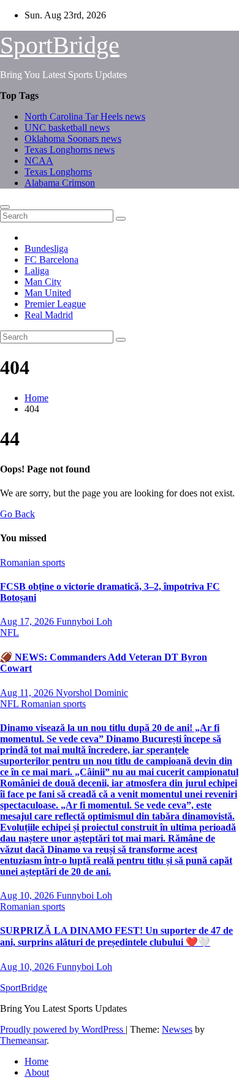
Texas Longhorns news (70, 149)
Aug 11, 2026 (28, 692)
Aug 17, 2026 (28, 621)
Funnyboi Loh (84, 621)
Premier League (55, 304)
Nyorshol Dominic (92, 692)
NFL (9, 632)
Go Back (17, 514)
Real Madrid (49, 315)
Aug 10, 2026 (28, 895)
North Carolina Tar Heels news (85, 116)
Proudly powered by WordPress (63, 1029)
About (37, 1072)
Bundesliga (46, 248)
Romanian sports (32, 562)
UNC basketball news (67, 127)
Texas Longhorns (58, 171)
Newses (177, 1029)
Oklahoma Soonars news (73, 138)
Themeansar (23, 1040)
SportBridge (60, 45)
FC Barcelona (51, 259)
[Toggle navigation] (5, 207)
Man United (48, 293)
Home (36, 398)
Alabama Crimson (60, 183)
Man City (43, 281)
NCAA (39, 160)
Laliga (37, 270)
